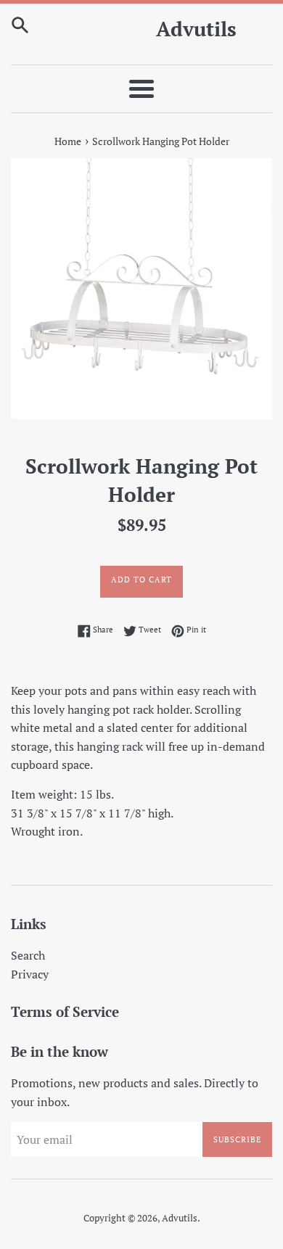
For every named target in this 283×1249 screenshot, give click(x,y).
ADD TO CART (141, 579)
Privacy (30, 974)
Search (28, 955)
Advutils (196, 28)
